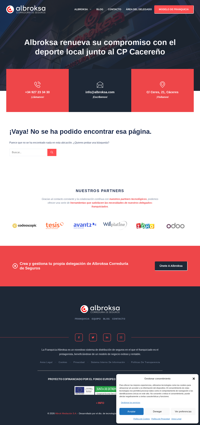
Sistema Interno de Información (108, 362)
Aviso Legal (176, 419)
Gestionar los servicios (130, 403)
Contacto (114, 9)
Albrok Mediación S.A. (66, 413)
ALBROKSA (81, 9)
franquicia (82, 319)
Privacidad (79, 362)
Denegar (157, 411)
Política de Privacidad (160, 419)
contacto (118, 319)
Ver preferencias (183, 411)
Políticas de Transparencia (145, 362)
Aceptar (131, 411)
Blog (99, 9)
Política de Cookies (141, 419)
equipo (96, 319)
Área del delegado (139, 9)
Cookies (63, 362)
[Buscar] (51, 152)
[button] (193, 378)
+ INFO (100, 403)
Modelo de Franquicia (174, 9)
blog (106, 319)
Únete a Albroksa (171, 265)
